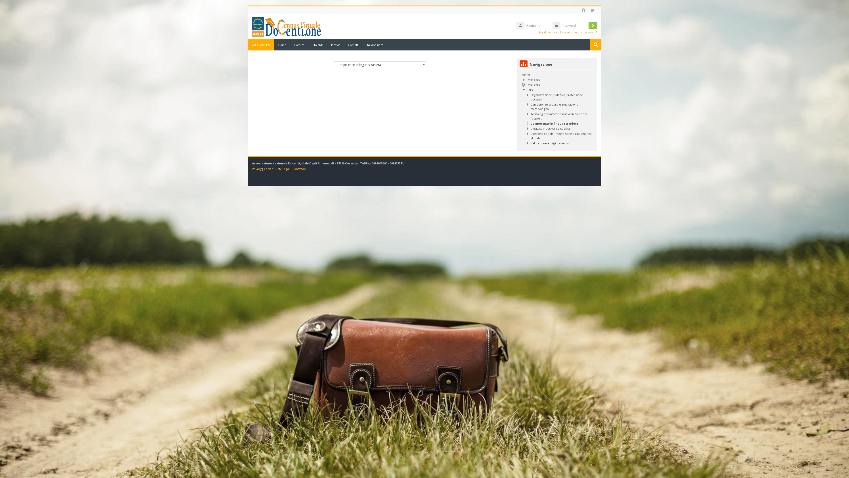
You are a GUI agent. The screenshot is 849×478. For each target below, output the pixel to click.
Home (282, 45)
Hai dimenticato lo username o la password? (568, 32)
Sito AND (317, 45)
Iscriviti (335, 45)
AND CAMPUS (261, 45)
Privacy (257, 169)
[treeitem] (557, 108)
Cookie (268, 169)
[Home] (286, 26)
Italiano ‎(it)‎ (373, 45)
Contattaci (299, 169)
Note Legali (282, 169)
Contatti (353, 45)
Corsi (297, 45)
